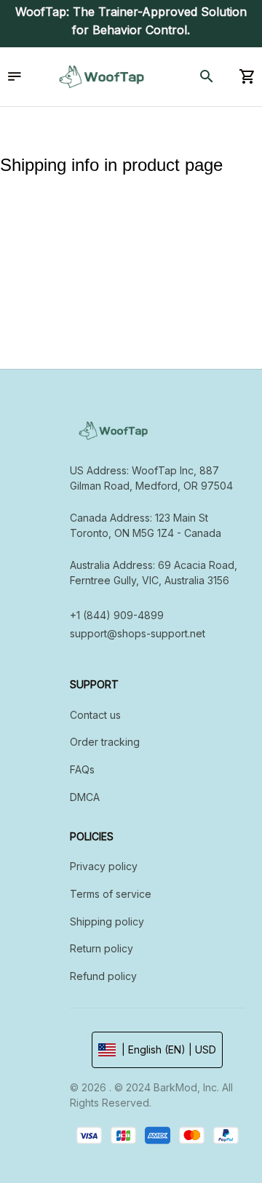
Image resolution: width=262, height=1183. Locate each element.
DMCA (85, 797)
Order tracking (105, 742)
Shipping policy (107, 921)
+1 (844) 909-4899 (117, 615)
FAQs (82, 769)
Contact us (95, 715)
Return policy (101, 948)
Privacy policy (104, 866)
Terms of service (110, 894)
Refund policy (103, 976)
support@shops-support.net (137, 633)
